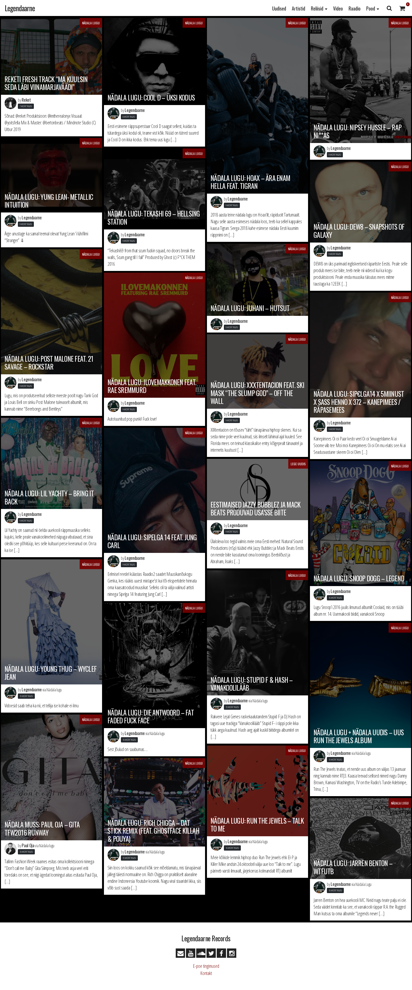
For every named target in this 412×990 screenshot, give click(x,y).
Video (338, 8)
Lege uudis (298, 463)
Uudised (279, 8)
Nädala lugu (91, 22)
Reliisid (317, 8)
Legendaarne (20, 8)
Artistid (298, 8)
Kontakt (206, 973)
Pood (370, 8)
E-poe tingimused (206, 966)
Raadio (354, 8)
